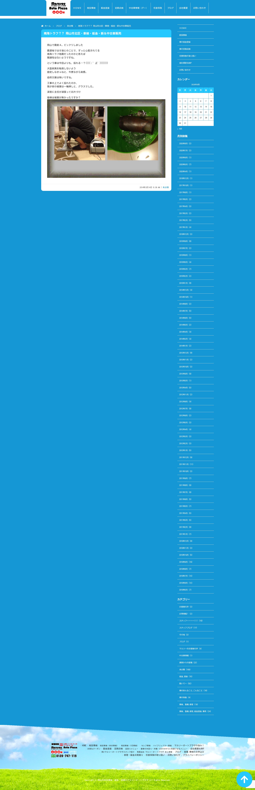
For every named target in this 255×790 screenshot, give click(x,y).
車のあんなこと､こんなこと (191, 691)
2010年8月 (183, 569)
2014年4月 (183, 332)
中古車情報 (184, 656)
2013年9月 (183, 374)
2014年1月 (183, 346)
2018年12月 (184, 178)
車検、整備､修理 (186, 704)
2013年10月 (184, 367)
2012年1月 (183, 450)
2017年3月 (183, 213)
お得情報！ (184, 614)
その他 (182, 635)
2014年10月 (184, 297)
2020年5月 (183, 164)
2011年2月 (183, 527)
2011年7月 (183, 492)
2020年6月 (183, 158)
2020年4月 (183, 171)
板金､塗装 (183, 676)
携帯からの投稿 (185, 663)
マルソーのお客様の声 (188, 649)
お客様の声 (184, 607)
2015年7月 (183, 248)
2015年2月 (183, 276)
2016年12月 (184, 234)
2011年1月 (183, 534)
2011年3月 (183, 520)
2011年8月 (183, 485)
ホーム (48, 26)
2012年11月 (184, 395)
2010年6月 (183, 583)
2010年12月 (184, 541)
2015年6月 (183, 255)
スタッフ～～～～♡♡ (188, 621)
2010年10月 (184, 555)
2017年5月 (183, 199)
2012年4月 (183, 429)
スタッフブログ (185, 628)
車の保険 (183, 697)
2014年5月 (183, 325)
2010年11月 (184, 548)
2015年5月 (183, 262)
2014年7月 (183, 311)
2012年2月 (183, 443)
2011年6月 (183, 499)
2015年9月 (183, 241)
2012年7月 (183, 409)
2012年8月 (183, 402)
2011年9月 (183, 478)
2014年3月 (183, 339)
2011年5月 (183, 506)
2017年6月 (183, 192)
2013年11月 (184, 360)
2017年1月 (183, 227)
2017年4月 (183, 206)
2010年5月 (183, 590)
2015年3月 (183, 269)
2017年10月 (184, 185)
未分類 (70, 26)
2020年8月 (183, 143)
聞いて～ (183, 683)
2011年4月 (183, 513)
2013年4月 (183, 388)
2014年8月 (183, 304)
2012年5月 (183, 422)
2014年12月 (184, 290)
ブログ (59, 26)
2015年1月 (183, 283)
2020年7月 (183, 151)
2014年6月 (183, 318)
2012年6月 (183, 415)
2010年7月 (183, 576)
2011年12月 (184, 457)
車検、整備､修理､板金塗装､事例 (192, 711)
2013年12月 (184, 353)
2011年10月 (184, 471)
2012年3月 (183, 436)
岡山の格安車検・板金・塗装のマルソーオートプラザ (122, 780)
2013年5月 (183, 381)
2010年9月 (183, 562)
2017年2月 (183, 220)
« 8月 (179, 129)
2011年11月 (184, 464)
